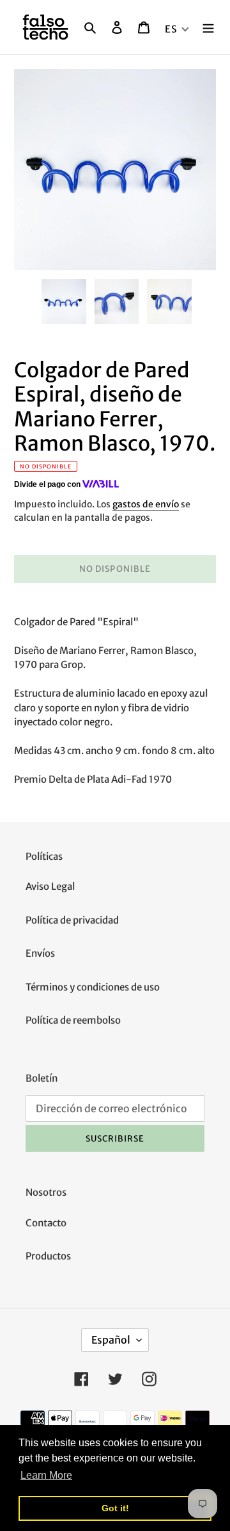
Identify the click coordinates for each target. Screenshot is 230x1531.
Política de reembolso (73, 1020)
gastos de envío (145, 504)
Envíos (40, 953)
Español (110, 1339)
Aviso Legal (50, 886)
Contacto (46, 1223)
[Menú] (208, 27)
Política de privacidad (72, 920)
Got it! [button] (115, 1508)
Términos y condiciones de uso (93, 987)
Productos (48, 1256)
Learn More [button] (46, 1475)
